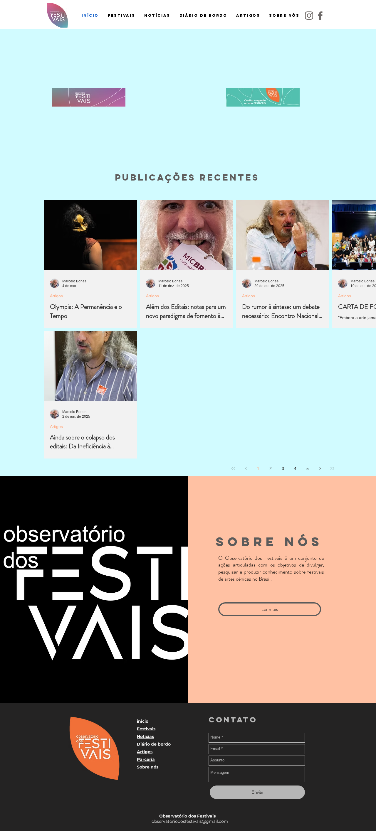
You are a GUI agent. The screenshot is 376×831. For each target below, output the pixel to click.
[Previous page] (246, 468)
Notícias (145, 736)
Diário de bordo (154, 744)
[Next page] (320, 468)
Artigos (56, 296)
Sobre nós (147, 767)
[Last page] (332, 468)
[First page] (233, 468)
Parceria (146, 759)
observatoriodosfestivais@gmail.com (187, 821)
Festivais (146, 728)
